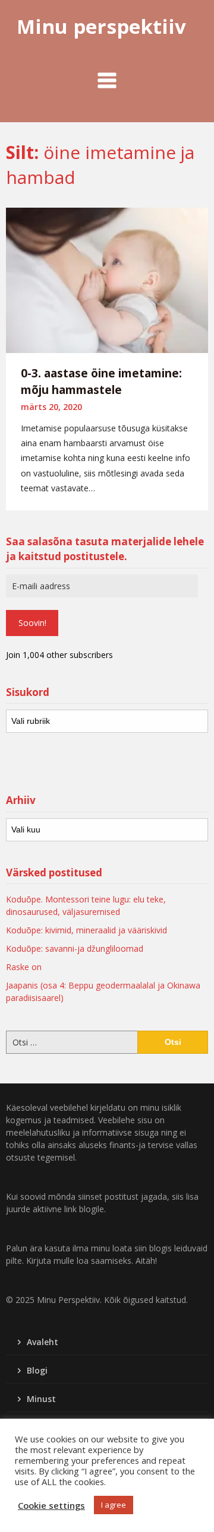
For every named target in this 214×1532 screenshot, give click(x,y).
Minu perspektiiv (101, 26)
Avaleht (42, 1341)
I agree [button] (113, 1504)
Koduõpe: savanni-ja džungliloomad (74, 948)
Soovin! (32, 622)
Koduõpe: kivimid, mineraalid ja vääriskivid (86, 930)
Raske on (24, 966)
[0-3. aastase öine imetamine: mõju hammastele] (107, 279)
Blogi (37, 1370)
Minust (41, 1398)
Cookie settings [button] (51, 1505)
